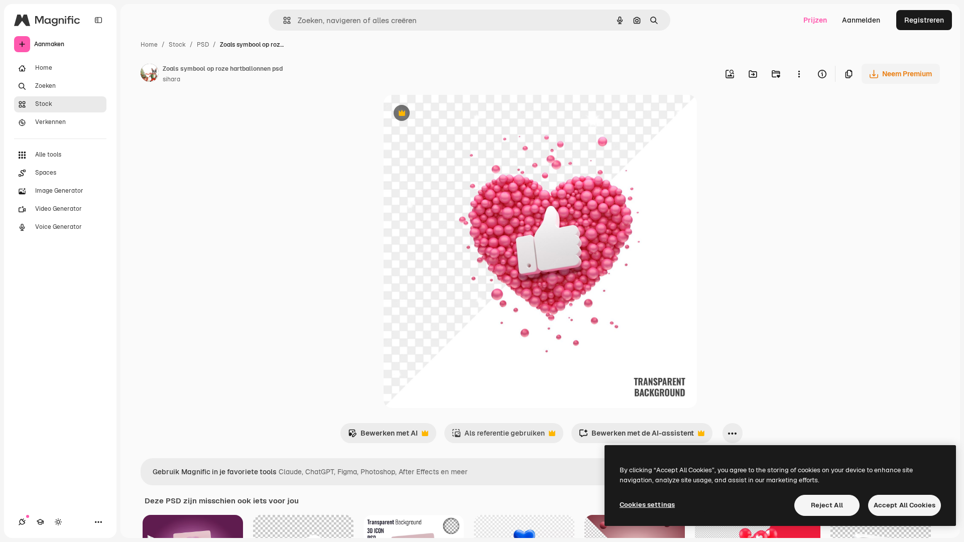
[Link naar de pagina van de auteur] (150, 74)
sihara (171, 79)
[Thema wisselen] (58, 522)
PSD (203, 45)
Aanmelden (861, 20)
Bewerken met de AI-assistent (636, 436)
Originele (449, 114)
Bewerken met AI (383, 436)
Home (149, 45)
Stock (177, 45)
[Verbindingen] (22, 522)
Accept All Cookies (904, 505)
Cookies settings (647, 504)
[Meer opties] (799, 74)
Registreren (924, 20)
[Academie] (40, 522)
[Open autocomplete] (283, 20)
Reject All (827, 505)
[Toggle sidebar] (98, 20)
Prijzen (815, 20)
